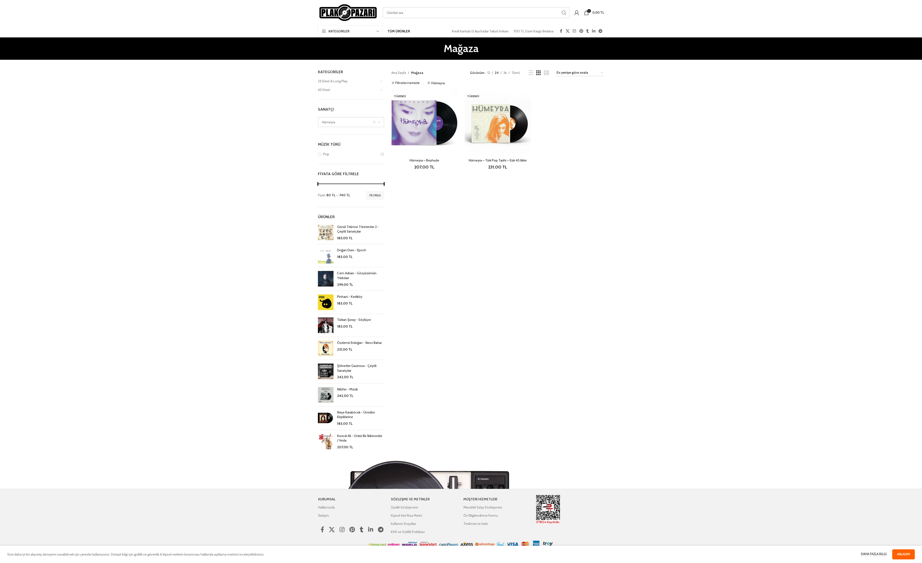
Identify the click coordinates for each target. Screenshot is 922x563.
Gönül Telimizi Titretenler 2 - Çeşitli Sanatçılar (358, 229)
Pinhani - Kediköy (349, 296)
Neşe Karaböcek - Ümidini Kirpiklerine (356, 414)
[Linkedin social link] (593, 31)
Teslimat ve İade (475, 523)
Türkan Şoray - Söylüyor (354, 319)
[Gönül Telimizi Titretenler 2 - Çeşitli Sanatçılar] (326, 233)
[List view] (531, 73)
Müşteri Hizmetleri (480, 499)
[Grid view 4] (546, 73)
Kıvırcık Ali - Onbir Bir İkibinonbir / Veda (359, 438)
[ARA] (564, 12)
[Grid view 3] (538, 73)
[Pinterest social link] (581, 31)
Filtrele (375, 195)
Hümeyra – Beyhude (424, 160)
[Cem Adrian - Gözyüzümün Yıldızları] (326, 279)
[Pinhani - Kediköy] (326, 302)
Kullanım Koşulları (403, 523)
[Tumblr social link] (587, 31)
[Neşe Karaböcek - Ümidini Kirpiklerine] (326, 418)
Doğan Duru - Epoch (351, 250)
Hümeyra (438, 83)
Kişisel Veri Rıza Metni (406, 515)
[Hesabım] (577, 13)
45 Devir (324, 90)
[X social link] (567, 31)
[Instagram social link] (574, 31)
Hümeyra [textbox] (328, 122)
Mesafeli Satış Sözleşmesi (482, 507)
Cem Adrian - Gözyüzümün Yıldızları (356, 275)
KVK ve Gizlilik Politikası (408, 532)
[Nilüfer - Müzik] (326, 395)
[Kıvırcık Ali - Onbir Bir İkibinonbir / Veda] (326, 442)
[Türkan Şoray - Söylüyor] (326, 325)
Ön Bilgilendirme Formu (480, 515)
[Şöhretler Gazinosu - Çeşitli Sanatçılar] (326, 372)
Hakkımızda (326, 507)
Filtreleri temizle (407, 82)
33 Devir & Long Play (332, 81)
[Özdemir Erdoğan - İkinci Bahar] (326, 348)
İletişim (323, 515)
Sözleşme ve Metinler (410, 499)
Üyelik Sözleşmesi (404, 507)
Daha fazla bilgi (874, 554)
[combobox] (351, 122)
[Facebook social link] (561, 31)
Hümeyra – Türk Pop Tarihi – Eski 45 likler (498, 160)
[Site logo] (348, 12)
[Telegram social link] (600, 31)
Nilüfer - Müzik (347, 389)
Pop (326, 154)
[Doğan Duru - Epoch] (326, 256)
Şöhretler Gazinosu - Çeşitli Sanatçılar (356, 368)
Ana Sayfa (398, 73)
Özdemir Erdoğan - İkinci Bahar (359, 343)
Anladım (903, 554)
